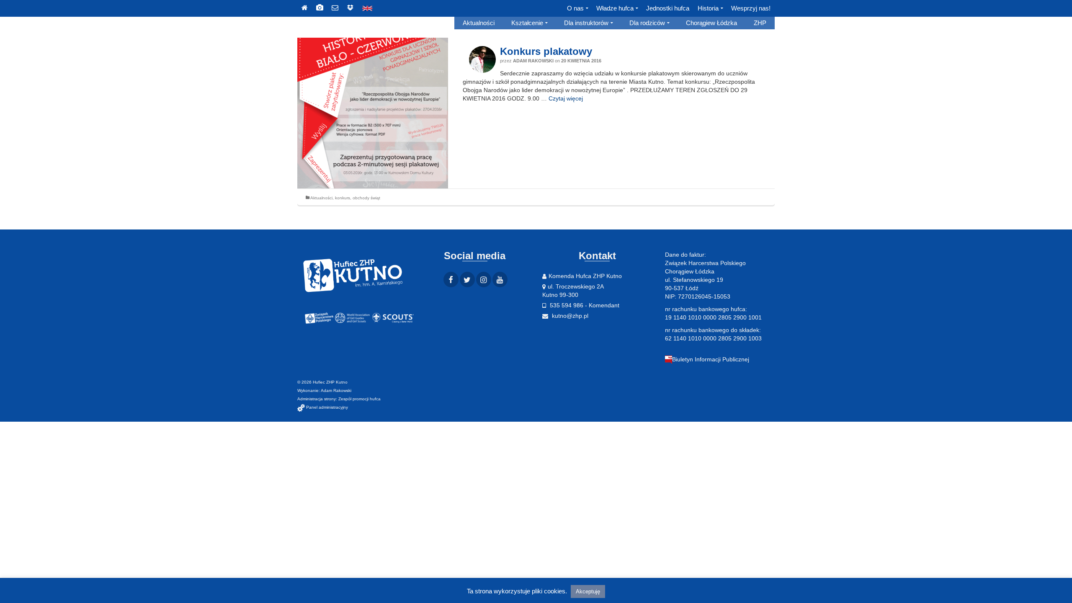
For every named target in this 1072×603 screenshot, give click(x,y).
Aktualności (321, 198)
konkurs (342, 198)
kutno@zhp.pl (569, 315)
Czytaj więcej (566, 98)
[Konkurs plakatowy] (372, 113)
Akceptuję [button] (588, 591)
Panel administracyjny (326, 407)
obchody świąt (366, 198)
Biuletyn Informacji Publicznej (710, 359)
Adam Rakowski (533, 60)
